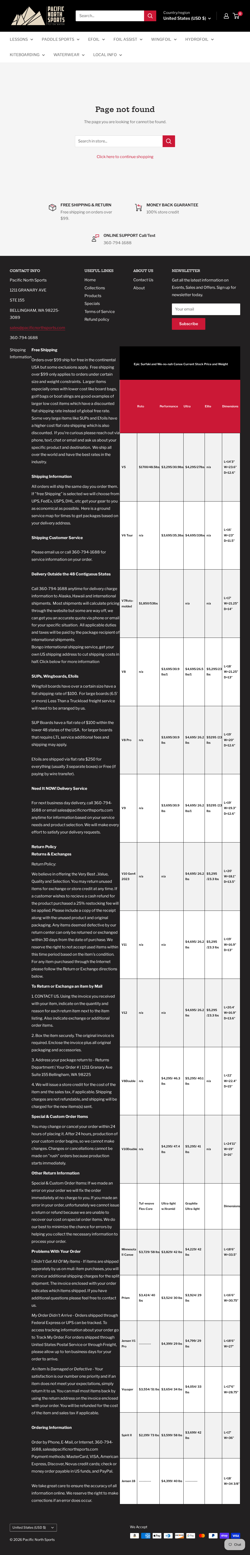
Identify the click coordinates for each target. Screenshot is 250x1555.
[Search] (150, 15)
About (139, 288)
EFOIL (94, 39)
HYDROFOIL (196, 39)
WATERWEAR (66, 54)
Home (90, 280)
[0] (236, 16)
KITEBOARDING (25, 54)
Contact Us (143, 280)
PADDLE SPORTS (58, 39)
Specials (92, 303)
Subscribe (188, 323)
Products (92, 295)
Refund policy (96, 319)
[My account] (226, 16)
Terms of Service (99, 311)
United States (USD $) (29, 1527)
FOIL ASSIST (125, 39)
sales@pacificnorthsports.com (37, 327)
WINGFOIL (161, 39)
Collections (94, 288)
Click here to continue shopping (125, 156)
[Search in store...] (169, 141)
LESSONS (19, 39)
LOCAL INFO (105, 54)
